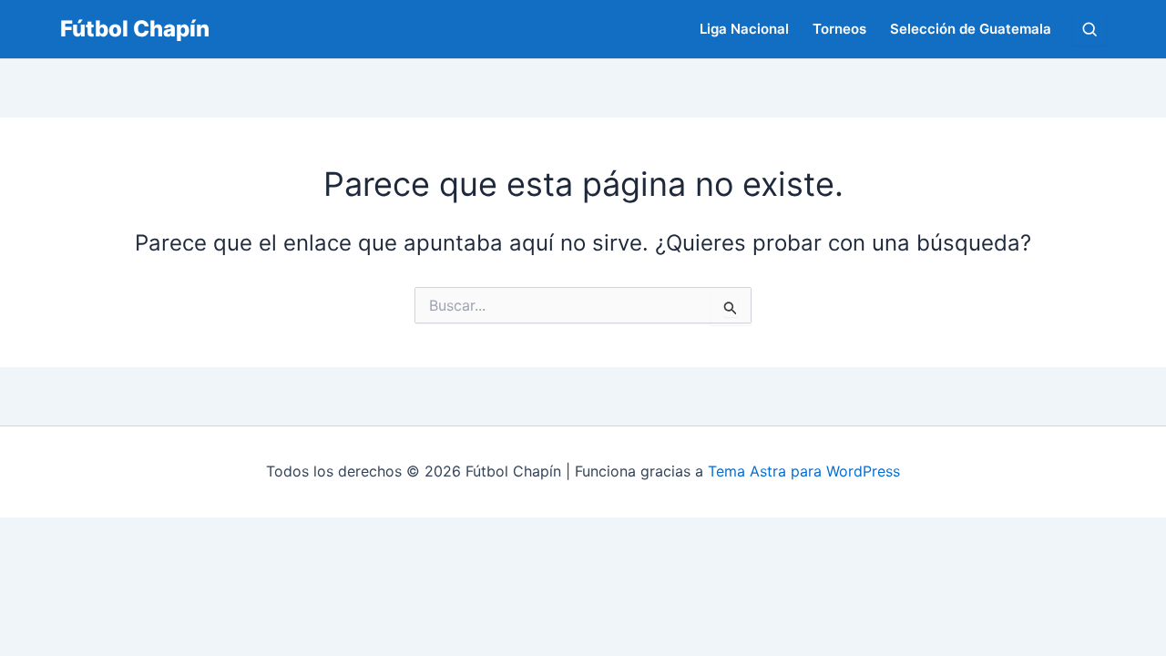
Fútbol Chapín (135, 28)
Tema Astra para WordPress (804, 471)
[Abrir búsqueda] (1089, 29)
